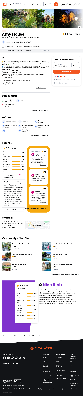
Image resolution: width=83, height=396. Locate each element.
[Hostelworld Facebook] (4, 358)
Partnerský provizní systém (74, 380)
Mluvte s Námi (47, 376)
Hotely (45, 361)
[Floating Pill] (76, 18)
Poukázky (47, 389)
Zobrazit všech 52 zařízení (22, 42)
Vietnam (11, 37)
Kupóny (40, 389)
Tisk (71, 361)
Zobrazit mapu (20, 37)
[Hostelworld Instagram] (12, 358)
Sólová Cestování (59, 374)
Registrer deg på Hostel (74, 375)
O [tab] (2, 50)
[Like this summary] (19, 209)
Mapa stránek (75, 389)
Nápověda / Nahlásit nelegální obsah (47, 380)
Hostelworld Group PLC (73, 357)
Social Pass (59, 357)
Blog (57, 361)
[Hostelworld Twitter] (8, 358)
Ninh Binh (5, 37)
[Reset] (25, 4)
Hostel (4, 31)
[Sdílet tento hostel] (79, 27)
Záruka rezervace (59, 365)
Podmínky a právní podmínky (27, 389)
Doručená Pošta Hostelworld (74, 384)
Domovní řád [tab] (10, 50)
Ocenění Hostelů (60, 370)
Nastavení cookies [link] (8, 392)
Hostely (45, 357)
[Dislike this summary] (23, 209)
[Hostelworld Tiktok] (24, 358)
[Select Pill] (74, 4)
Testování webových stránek (61, 389)
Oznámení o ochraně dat (10, 389)
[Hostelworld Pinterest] (20, 358)
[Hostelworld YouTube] (16, 358)
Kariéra (72, 366)
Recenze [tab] (28, 50)
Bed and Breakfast (45, 365)
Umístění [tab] (20, 50)
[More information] (22, 176)
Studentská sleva (61, 378)
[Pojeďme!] (56, 4)
